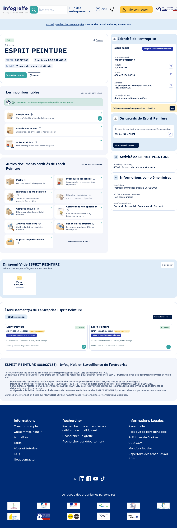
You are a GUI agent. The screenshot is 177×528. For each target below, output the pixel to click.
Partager (99, 40)
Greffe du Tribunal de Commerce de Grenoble (139, 206)
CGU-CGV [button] (135, 443)
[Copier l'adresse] (171, 85)
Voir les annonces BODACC (79, 241)
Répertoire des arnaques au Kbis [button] (148, 456)
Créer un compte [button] (26, 426)
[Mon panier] (112, 9)
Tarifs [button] (17, 443)
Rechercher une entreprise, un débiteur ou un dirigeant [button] (84, 428)
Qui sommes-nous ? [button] (28, 431)
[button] (79, 9)
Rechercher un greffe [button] (77, 436)
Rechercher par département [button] (83, 441)
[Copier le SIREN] (171, 66)
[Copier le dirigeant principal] (170, 134)
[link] (46, 337)
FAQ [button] (17, 454)
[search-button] (34, 10)
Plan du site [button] (136, 426)
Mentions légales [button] (140, 448)
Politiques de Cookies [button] (143, 437)
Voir (172, 108)
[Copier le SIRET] (171, 74)
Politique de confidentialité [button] (147, 431)
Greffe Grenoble (37, 331)
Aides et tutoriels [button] (26, 448)
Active (9, 40)
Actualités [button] (21, 437)
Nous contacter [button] (25, 459)
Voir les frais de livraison (91, 93)
